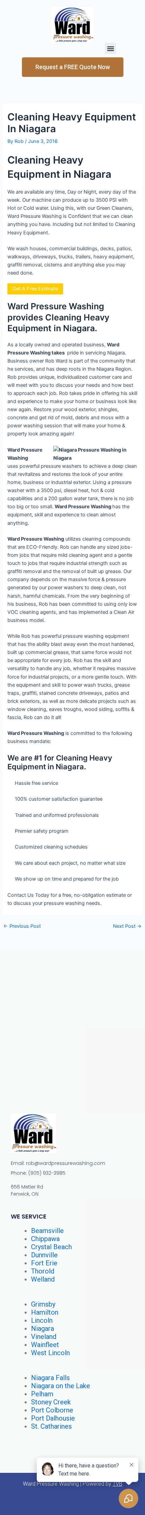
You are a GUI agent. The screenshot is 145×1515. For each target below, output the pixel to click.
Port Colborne (52, 1410)
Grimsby (43, 1304)
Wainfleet (45, 1345)
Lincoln (42, 1320)
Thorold (42, 1271)
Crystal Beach (51, 1247)
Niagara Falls (50, 1378)
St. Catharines (51, 1426)
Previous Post (22, 926)
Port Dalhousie (53, 1418)
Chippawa (45, 1239)
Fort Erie (44, 1263)
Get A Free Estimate (35, 289)
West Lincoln (50, 1353)
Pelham (42, 1394)
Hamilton (44, 1312)
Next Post (127, 926)
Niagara (42, 1328)
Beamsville (47, 1231)
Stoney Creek (51, 1402)
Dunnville (44, 1255)
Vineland (43, 1337)
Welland (43, 1279)
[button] (110, 48)
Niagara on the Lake (60, 1386)
